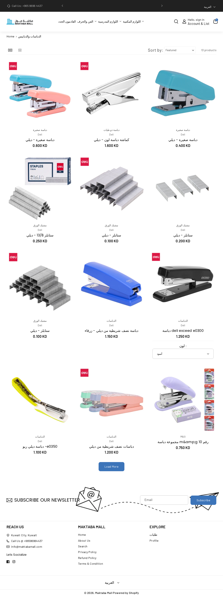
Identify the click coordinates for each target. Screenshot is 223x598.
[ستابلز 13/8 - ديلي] (40, 189)
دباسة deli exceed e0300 (183, 330)
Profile (154, 540)
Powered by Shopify (126, 592)
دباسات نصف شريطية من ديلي (111, 446)
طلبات (153, 534)
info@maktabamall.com (26, 546)
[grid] (10, 50)
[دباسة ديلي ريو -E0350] (40, 400)
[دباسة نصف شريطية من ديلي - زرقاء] (111, 284)
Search (83, 546)
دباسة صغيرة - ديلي (40, 139)
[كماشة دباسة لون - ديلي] (111, 93)
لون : (182, 346)
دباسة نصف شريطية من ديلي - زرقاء (111, 330)
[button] (86, 21)
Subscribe (203, 500)
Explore (158, 526)
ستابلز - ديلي (111, 235)
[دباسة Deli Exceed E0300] (183, 284)
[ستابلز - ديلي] (111, 189)
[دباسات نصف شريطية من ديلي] (111, 400)
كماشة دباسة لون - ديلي (111, 139)
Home (10, 36)
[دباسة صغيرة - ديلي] (40, 93)
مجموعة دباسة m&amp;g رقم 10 (183, 442)
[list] (20, 50)
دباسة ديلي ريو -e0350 (40, 446)
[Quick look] (36, 64)
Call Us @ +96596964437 (27, 541)
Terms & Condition (90, 563)
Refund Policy (87, 558)
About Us (84, 540)
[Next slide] (162, 5)
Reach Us (15, 526)
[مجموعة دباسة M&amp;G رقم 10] (183, 400)
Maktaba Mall (91, 526)
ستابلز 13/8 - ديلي (40, 235)
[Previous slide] (62, 5)
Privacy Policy (87, 552)
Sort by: (155, 50)
